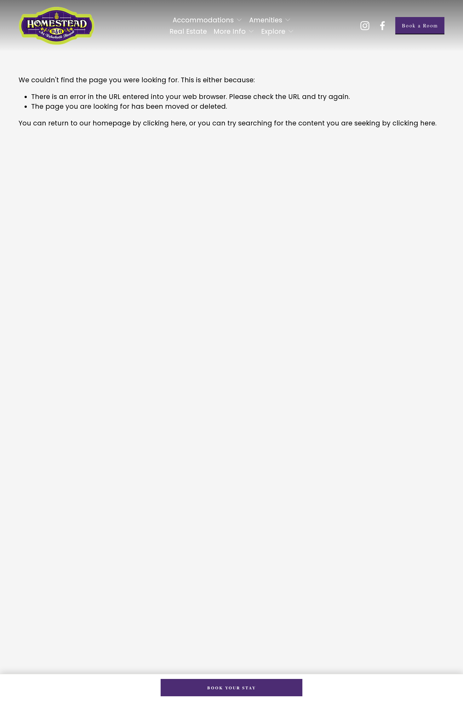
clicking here (164, 123)
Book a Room (420, 25)
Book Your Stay (231, 688)
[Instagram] (364, 25)
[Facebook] (382, 25)
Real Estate (188, 31)
